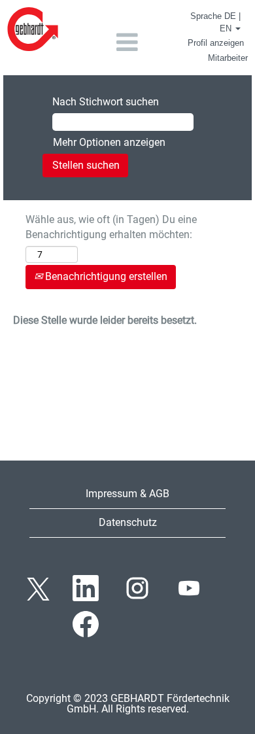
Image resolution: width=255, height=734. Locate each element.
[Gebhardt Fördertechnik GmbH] (33, 29)
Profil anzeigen (216, 43)
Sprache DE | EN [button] (215, 22)
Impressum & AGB (127, 493)
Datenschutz (128, 522)
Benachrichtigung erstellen (104, 276)
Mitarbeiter (228, 58)
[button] (127, 42)
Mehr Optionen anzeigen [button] (109, 142)
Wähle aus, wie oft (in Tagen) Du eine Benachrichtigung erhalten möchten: (111, 227)
